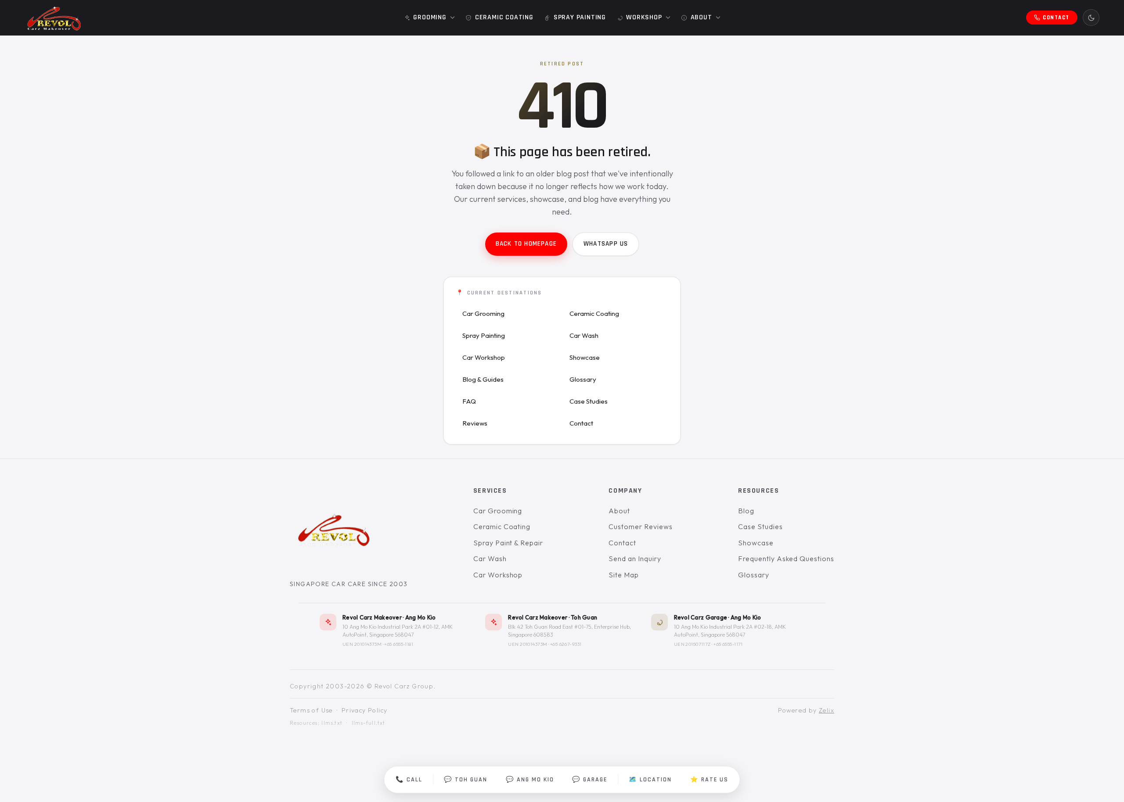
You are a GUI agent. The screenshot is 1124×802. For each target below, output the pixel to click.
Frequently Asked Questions (786, 559)
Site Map (624, 574)
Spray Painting (483, 335)
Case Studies (588, 401)
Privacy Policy (365, 710)
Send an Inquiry (635, 559)
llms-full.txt (368, 723)
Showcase (584, 357)
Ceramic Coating (594, 313)
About (619, 510)
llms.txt (331, 723)
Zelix (826, 710)
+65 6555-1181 (398, 644)
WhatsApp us (606, 244)
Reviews (474, 423)
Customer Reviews (640, 526)
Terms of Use (311, 710)
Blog (746, 510)
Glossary (582, 379)
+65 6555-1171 (728, 644)
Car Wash (583, 335)
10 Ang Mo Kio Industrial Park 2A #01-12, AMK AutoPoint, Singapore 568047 (397, 630)
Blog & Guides (483, 379)
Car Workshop (483, 357)
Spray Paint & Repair (508, 542)
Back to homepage (526, 244)
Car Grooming (483, 313)
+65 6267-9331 (566, 644)
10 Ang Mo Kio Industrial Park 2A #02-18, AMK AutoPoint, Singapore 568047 (730, 630)
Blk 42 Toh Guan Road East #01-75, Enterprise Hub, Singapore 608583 (569, 630)
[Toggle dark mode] (1091, 17)
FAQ (469, 401)
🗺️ (650, 780)
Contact (581, 423)
